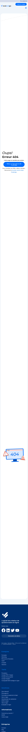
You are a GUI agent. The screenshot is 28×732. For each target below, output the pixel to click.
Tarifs (4, 669)
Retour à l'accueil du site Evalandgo (14, 164)
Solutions (5, 688)
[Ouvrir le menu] (26, 8)
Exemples (5, 651)
